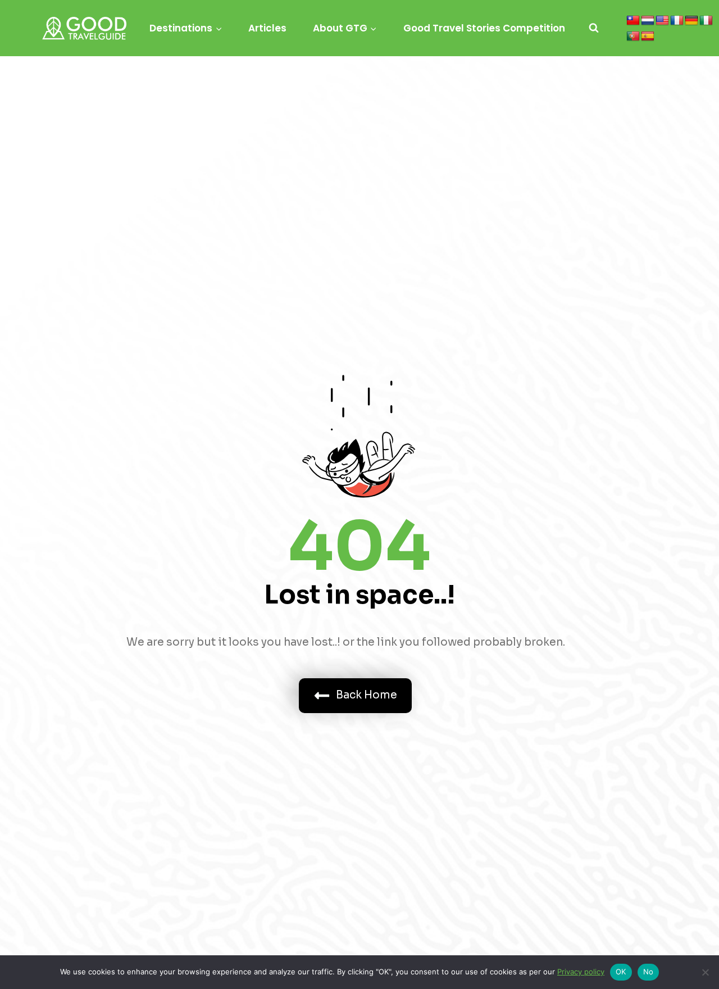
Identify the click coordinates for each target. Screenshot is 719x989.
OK (621, 971)
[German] (691, 20)
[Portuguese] (633, 36)
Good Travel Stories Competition (484, 28)
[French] (677, 20)
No (648, 971)
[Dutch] (647, 20)
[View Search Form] (594, 28)
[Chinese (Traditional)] (633, 20)
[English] (662, 20)
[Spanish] (647, 36)
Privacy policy (580, 971)
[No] (705, 972)
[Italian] (706, 20)
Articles (267, 28)
